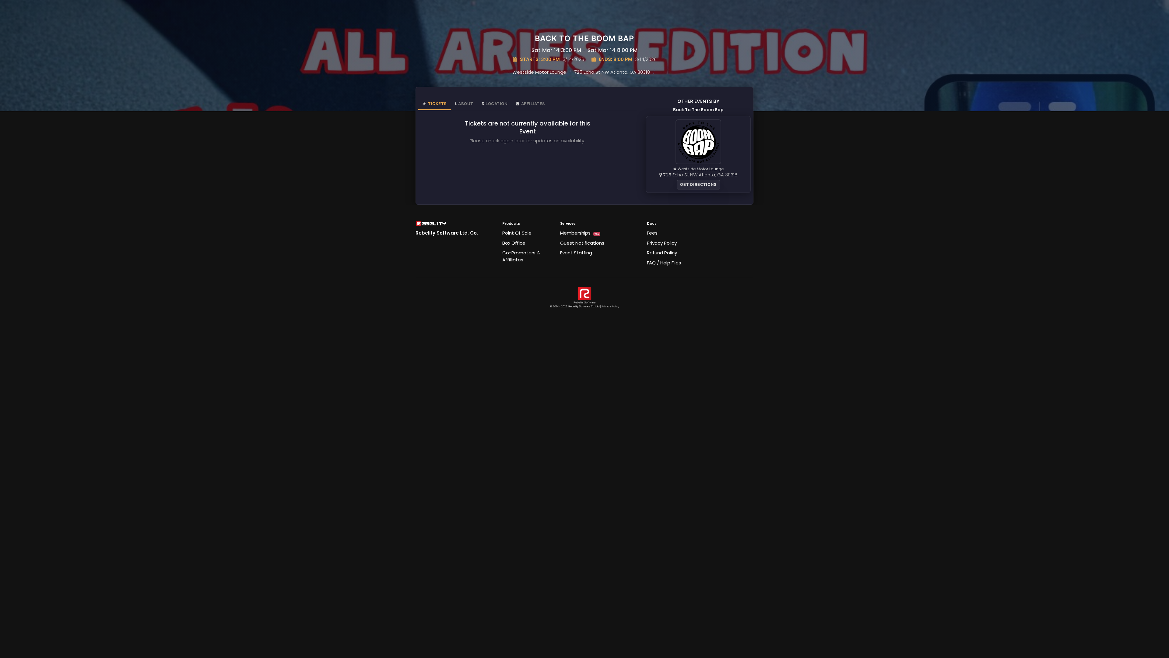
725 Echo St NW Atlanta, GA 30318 (612, 72)
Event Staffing (576, 252)
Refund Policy (662, 252)
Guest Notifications (582, 243)
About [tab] (465, 103)
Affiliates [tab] (533, 103)
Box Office (513, 243)
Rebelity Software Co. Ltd (583, 306)
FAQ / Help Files (664, 263)
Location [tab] (496, 103)
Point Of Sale (517, 233)
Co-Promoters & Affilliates (521, 256)
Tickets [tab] (437, 103)
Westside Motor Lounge (539, 72)
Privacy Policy (662, 243)
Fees (652, 233)
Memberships (579, 233)
